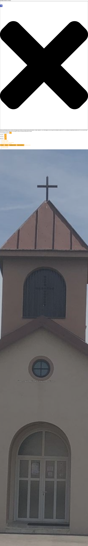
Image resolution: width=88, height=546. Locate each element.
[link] (1, 6)
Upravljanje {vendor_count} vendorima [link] (8, 142)
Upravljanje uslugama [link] (5, 141)
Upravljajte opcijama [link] (5, 140)
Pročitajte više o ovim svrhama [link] (7, 143)
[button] (44, 65)
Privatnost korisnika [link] (5, 146)
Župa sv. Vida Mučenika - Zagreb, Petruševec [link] (36, 381)
